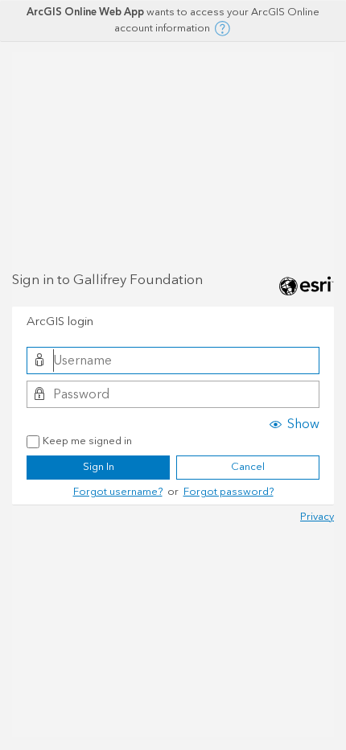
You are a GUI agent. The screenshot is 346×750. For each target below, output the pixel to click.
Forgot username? (118, 492)
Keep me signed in (87, 442)
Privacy (317, 516)
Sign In (98, 467)
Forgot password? (228, 492)
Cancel (248, 467)
